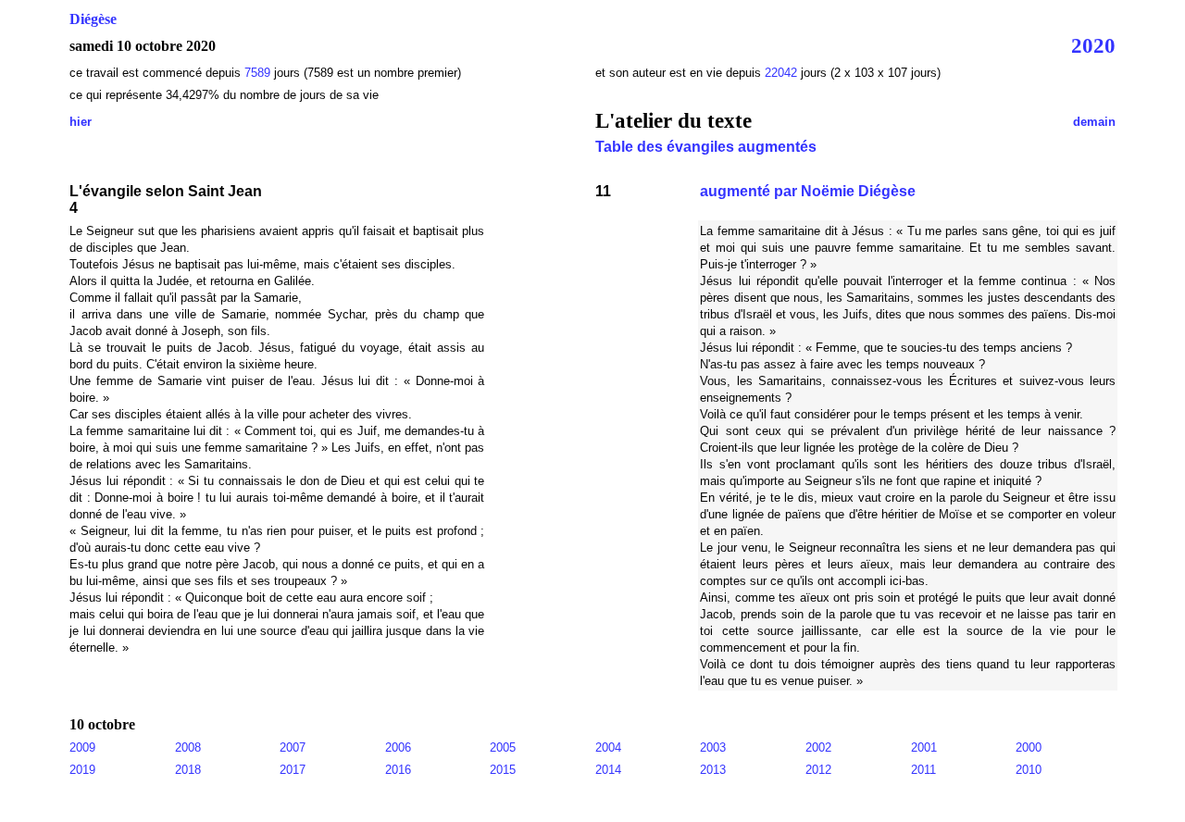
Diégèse (93, 19)
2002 (818, 747)
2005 (503, 747)
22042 (783, 73)
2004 (608, 747)
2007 (293, 747)
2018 (188, 770)
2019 (82, 770)
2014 (608, 770)
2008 (188, 747)
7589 (257, 73)
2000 (1029, 747)
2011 (923, 770)
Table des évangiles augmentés (706, 147)
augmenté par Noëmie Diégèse (808, 191)
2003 (713, 747)
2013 (713, 770)
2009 (82, 747)
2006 (398, 747)
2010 (1029, 770)
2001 (924, 747)
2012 (818, 770)
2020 (1093, 45)
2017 (293, 770)
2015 (503, 770)
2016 (398, 770)
